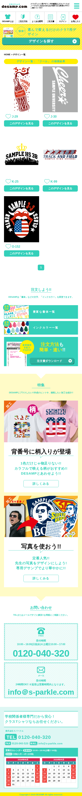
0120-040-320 (41, 653)
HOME (7, 54)
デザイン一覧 (19, 54)
